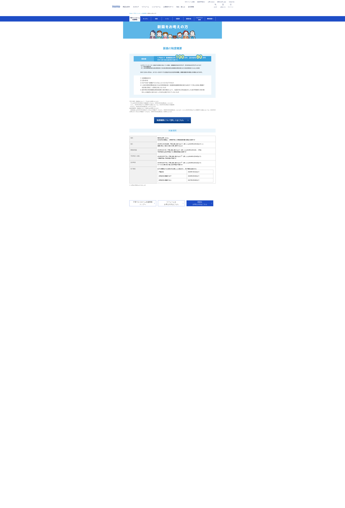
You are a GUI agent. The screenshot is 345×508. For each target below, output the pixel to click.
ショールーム (156, 7)
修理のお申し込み (221, 1)
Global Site (231, 1)
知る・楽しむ (180, 7)
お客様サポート (168, 7)
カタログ (136, 7)
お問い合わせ (211, 1)
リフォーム (145, 7)
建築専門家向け (201, 1)
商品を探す (126, 7)
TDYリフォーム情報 (190, 1)
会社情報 (191, 7)
